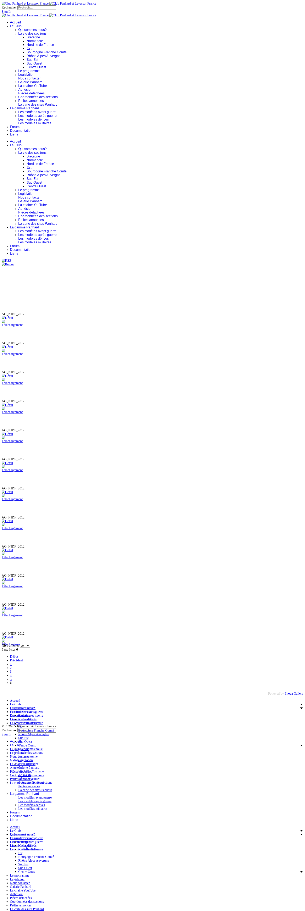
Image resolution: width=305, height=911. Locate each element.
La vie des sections (32, 33)
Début (14, 656)
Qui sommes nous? (32, 30)
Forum (15, 127)
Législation (26, 74)
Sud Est (32, 59)
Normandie (35, 41)
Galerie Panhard (30, 82)
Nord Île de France (40, 44)
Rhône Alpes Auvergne (44, 56)
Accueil (15, 22)
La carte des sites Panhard (37, 104)
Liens (14, 134)
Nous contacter (29, 78)
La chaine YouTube (32, 86)
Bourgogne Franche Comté (47, 52)
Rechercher (9, 7)
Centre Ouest (36, 67)
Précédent (16, 660)
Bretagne (33, 37)
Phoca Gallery (294, 693)
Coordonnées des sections (38, 97)
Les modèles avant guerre (37, 112)
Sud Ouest (34, 63)
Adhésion (25, 89)
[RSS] (6, 260)
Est (29, 48)
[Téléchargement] (12, 325)
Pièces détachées (31, 93)
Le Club (16, 26)
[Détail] (7, 318)
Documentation (21, 130)
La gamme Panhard (24, 108)
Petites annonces (31, 100)
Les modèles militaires (34, 123)
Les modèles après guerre (37, 115)
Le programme (29, 71)
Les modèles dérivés (33, 119)
